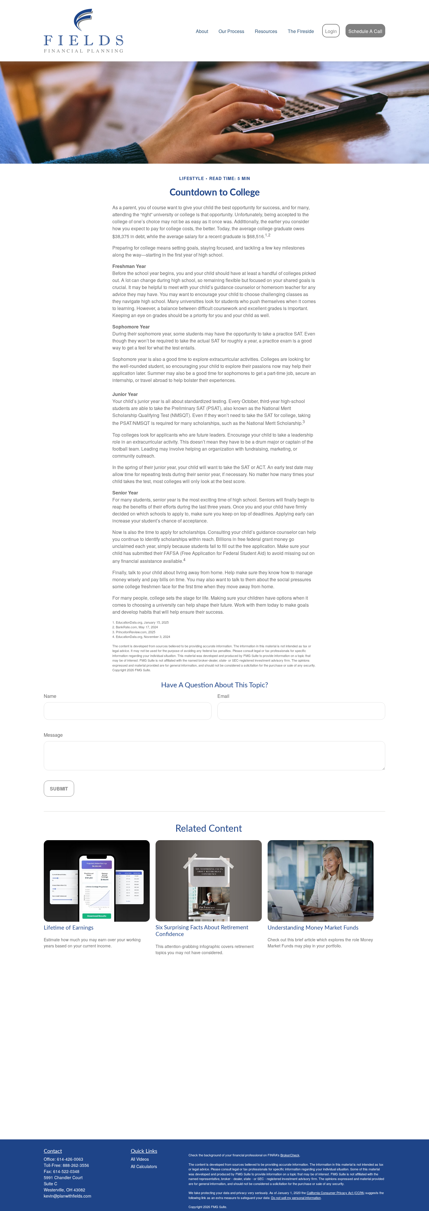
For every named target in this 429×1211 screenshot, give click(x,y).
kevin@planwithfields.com (67, 1196)
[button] (201, 31)
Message (53, 734)
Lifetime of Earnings (68, 928)
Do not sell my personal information (296, 1197)
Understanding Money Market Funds (313, 928)
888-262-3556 (76, 1165)
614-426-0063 (70, 1159)
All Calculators (144, 1166)
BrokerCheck (289, 1155)
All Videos (140, 1159)
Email (223, 696)
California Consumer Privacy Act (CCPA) (336, 1192)
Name (50, 696)
